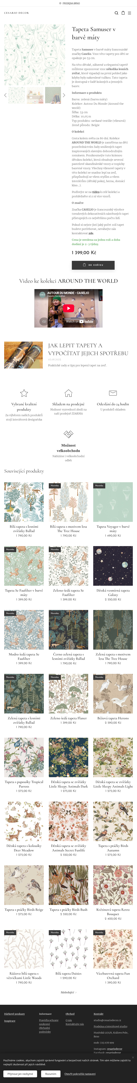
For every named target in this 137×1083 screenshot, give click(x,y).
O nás (69, 1020)
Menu (129, 13)
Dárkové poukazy (14, 1013)
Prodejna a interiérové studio (110, 1026)
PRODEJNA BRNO (71, 3)
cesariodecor (114, 1048)
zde (91, 233)
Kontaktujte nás (75, 1024)
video (96, 192)
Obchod (70, 1013)
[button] (116, 13)
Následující (67, 992)
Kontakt (98, 1013)
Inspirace (9, 1020)
